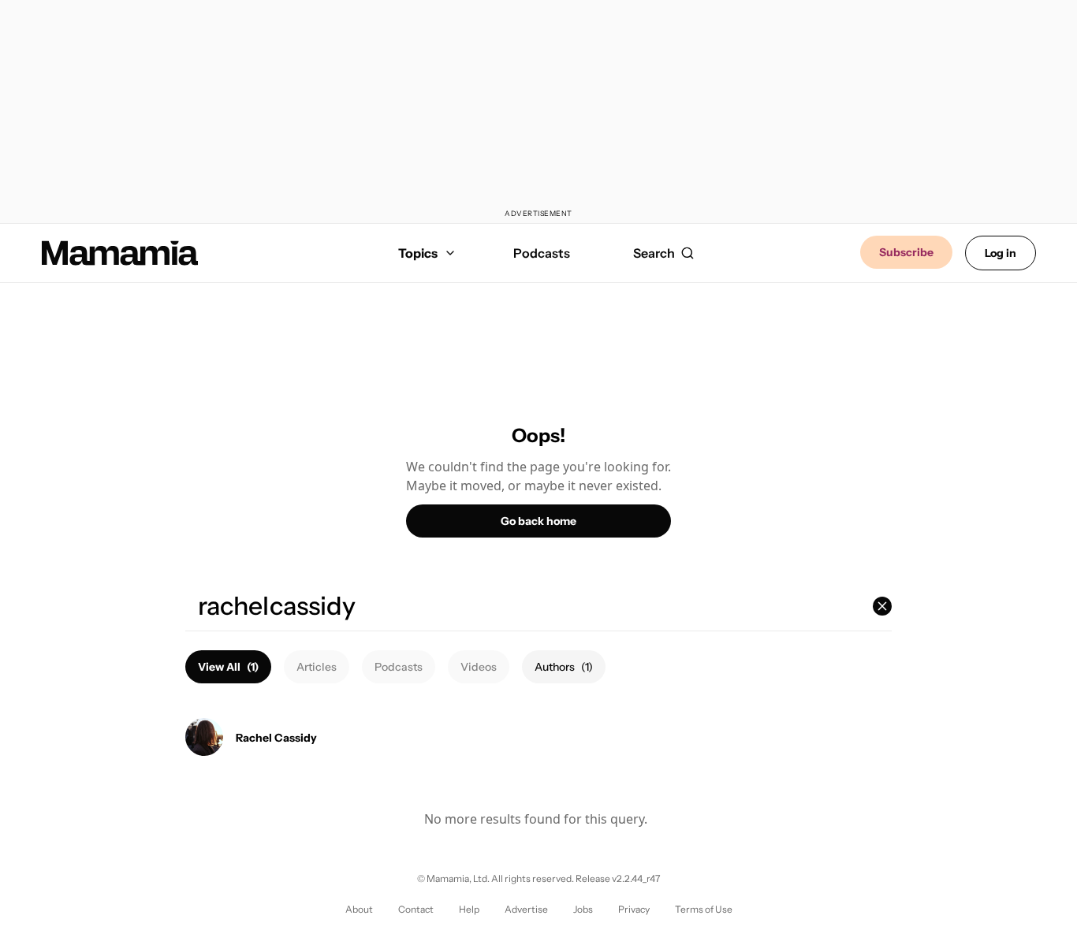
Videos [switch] (478, 667)
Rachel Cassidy (276, 738)
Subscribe (906, 252)
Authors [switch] (564, 667)
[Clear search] (882, 606)
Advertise (526, 909)
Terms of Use (703, 909)
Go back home (538, 521)
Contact (416, 909)
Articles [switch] (316, 667)
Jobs (583, 909)
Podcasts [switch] (399, 667)
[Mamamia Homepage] (120, 253)
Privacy (634, 909)
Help (469, 909)
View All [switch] (228, 667)
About (359, 909)
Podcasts (541, 253)
